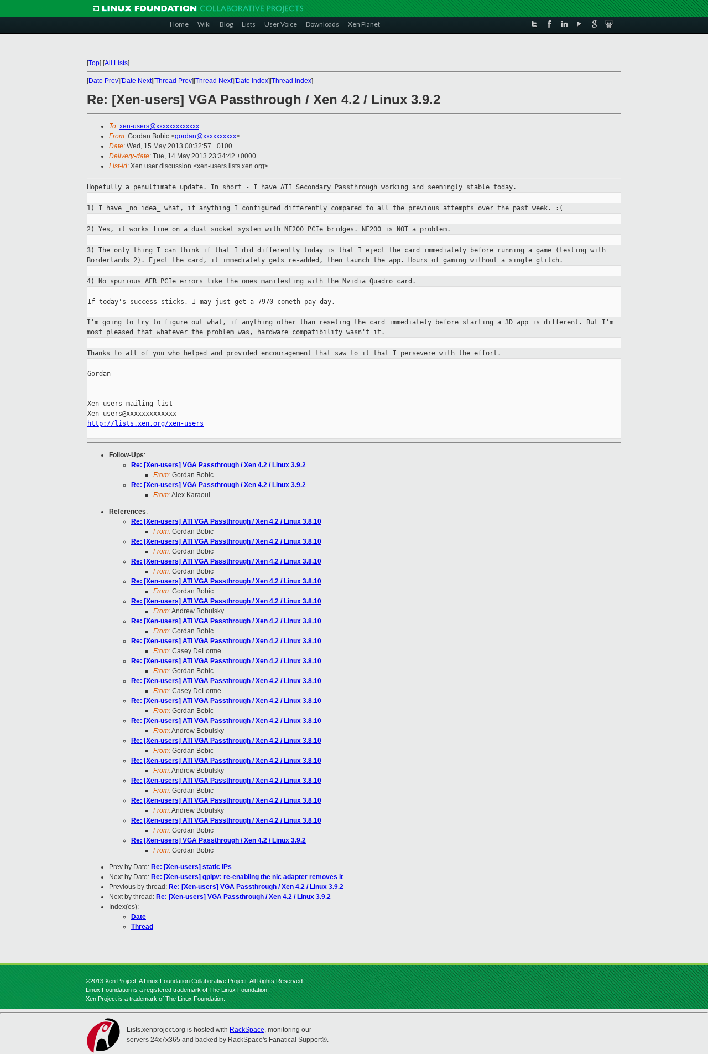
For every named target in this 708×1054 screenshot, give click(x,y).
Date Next (137, 81)
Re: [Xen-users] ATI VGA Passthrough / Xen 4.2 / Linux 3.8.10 (226, 521)
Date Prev (103, 81)
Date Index (252, 81)
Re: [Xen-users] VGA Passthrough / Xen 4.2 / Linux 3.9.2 (218, 465)
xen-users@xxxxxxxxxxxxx (159, 126)
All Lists (116, 63)
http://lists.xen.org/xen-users (145, 423)
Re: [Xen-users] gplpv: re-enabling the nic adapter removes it (247, 877)
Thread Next (213, 81)
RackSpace (247, 1030)
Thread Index (291, 81)
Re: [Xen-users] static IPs (191, 867)
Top (94, 63)
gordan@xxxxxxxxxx (205, 136)
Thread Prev (173, 81)
